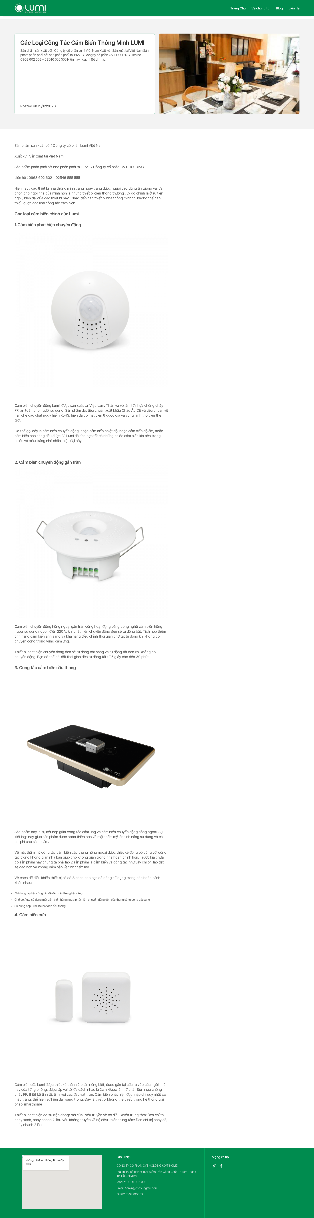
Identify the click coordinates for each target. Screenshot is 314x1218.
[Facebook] (221, 1166)
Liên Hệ (294, 8)
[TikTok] (214, 1166)
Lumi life (37, 906)
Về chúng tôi (260, 8)
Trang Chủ (238, 8)
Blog (279, 8)
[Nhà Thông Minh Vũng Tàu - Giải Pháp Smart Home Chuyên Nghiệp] (31, 8)
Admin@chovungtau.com (141, 1188)
